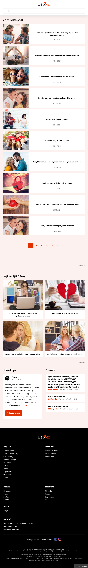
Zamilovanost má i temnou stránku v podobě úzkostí (57, 204)
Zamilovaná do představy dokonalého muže (56, 98)
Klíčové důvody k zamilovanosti (57, 140)
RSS (4, 480)
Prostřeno (49, 487)
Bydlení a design (9, 460)
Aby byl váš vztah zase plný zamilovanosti (56, 225)
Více (25, 405)
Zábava (6, 465)
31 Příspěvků (53, 409)
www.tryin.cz (38, 549)
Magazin (6, 510)
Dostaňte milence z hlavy (57, 119)
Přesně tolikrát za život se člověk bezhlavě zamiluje (57, 55)
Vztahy (5, 477)
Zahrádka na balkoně (58, 406)
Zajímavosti (7, 471)
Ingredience (50, 497)
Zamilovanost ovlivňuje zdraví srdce (57, 183)
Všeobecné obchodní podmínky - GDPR (18, 523)
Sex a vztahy (8, 457)
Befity (6, 506)
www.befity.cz (60, 549)
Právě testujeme (51, 454)
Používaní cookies (10, 526)
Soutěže (6, 497)
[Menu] (4, 4)
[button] (82, 11)
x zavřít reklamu (81, 566)
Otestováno (49, 457)
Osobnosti (7, 474)
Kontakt (6, 500)
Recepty (48, 494)
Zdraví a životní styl (10, 454)
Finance (6, 468)
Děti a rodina (8, 463)
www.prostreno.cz (48, 549)
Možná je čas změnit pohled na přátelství (64, 354)
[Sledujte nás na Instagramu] (59, 539)
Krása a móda (8, 451)
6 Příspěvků (52, 399)
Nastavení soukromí (11, 529)
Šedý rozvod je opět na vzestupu (64, 313)
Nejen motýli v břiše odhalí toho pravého (22, 354)
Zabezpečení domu (57, 396)
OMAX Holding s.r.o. (16, 558)
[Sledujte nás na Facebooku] (55, 539)
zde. (65, 554)
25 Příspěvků (53, 389)
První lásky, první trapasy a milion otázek (56, 76)
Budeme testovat (51, 451)
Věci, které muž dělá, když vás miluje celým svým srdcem (57, 162)
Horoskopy (7, 491)
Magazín (7, 446)
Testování (49, 446)
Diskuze (6, 494)
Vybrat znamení (13, 413)
